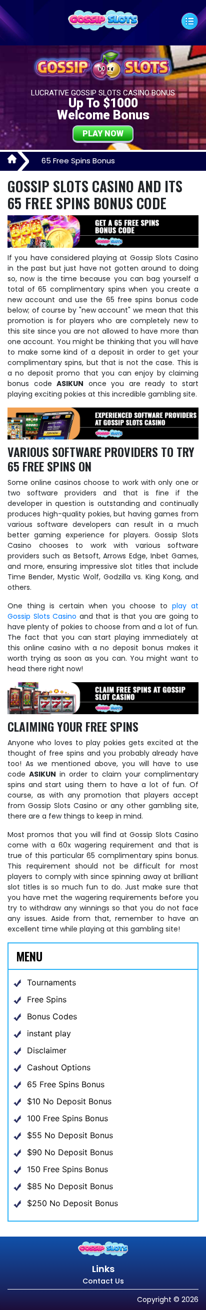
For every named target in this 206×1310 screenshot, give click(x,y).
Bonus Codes (52, 1016)
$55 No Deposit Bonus (70, 1135)
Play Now (103, 133)
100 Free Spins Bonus (67, 1118)
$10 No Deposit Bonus (69, 1101)
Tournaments (51, 982)
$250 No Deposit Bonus (72, 1203)
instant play (49, 1033)
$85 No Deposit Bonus (70, 1186)
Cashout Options (58, 1067)
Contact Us (103, 1281)
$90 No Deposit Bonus (70, 1152)
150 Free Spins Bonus (67, 1169)
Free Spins (46, 999)
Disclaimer (46, 1050)
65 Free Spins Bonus (65, 1084)
